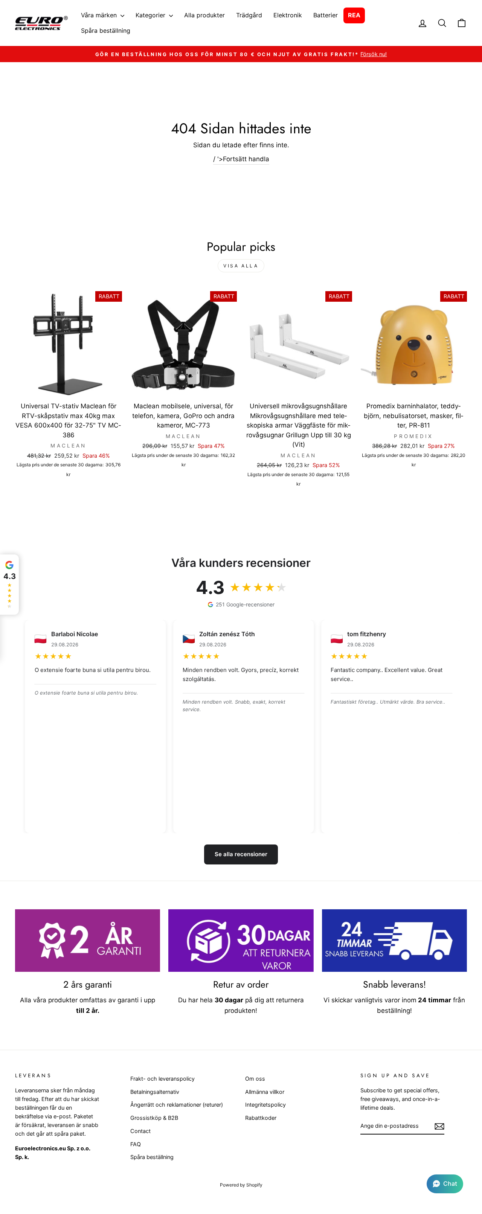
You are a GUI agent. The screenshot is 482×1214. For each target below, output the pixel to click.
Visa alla (240, 266)
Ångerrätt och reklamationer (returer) (176, 1104)
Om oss (255, 1078)
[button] (445, 1184)
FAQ (135, 1144)
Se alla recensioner (241, 854)
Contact (140, 1131)
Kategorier (151, 15)
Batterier (325, 15)
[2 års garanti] (87, 940)
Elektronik (287, 15)
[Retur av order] (240, 940)
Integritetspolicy (265, 1104)
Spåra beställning (105, 30)
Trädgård (249, 15)
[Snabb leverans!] (394, 940)
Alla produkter (204, 15)
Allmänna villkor (264, 1092)
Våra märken (100, 15)
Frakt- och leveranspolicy (162, 1078)
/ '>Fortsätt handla (241, 159)
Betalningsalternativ (154, 1092)
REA (354, 15)
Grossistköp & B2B (154, 1118)
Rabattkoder (260, 1118)
